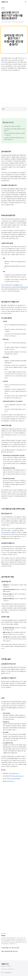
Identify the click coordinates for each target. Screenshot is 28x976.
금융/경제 (3, 7)
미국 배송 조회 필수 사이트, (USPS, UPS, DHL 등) (10, 947)
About (2, 972)
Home (2, 21)
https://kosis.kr (10, 781)
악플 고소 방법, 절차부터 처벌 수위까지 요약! (9, 951)
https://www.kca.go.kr (15, 778)
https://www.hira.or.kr (7, 532)
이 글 (6, 204)
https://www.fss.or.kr (14, 773)
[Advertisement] (14, 86)
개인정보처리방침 (8, 972)
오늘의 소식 (4, 2)
